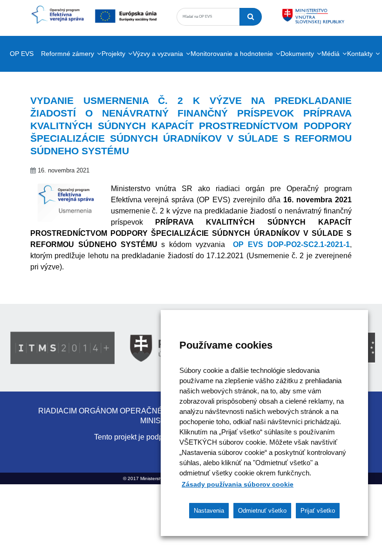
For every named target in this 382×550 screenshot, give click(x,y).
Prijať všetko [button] (317, 510)
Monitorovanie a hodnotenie (232, 53)
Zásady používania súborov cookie (237, 484)
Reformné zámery (67, 53)
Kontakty (360, 53)
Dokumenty (297, 53)
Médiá (330, 53)
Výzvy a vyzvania (158, 53)
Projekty (113, 53)
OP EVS (22, 53)
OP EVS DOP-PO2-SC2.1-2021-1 (291, 244)
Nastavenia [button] (209, 510)
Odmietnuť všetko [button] (262, 510)
